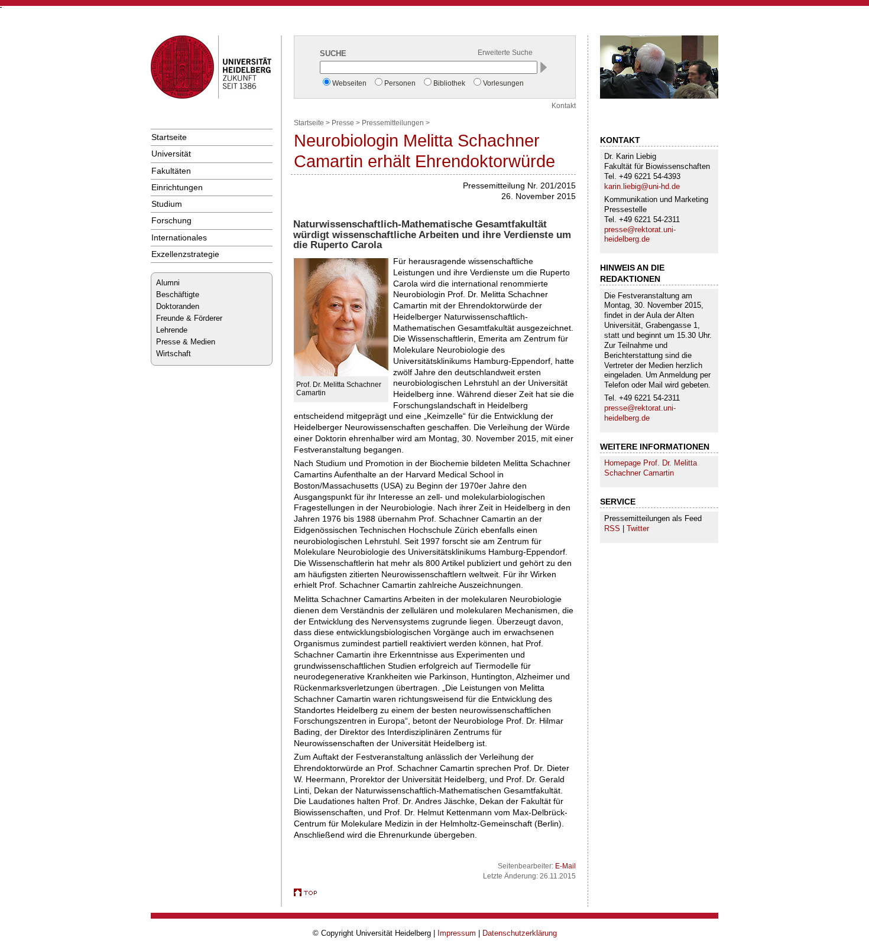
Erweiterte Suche (505, 52)
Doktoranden (177, 306)
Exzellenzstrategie (185, 254)
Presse (343, 122)
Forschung (171, 220)
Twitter (638, 528)
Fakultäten (171, 170)
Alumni (168, 282)
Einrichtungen (177, 187)
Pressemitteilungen (393, 122)
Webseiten (349, 83)
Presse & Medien (185, 341)
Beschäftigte (177, 294)
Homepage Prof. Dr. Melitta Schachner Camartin (650, 467)
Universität (171, 153)
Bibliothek (449, 83)
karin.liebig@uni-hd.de (642, 186)
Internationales (179, 237)
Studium (166, 204)
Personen (400, 83)
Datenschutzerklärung (519, 933)
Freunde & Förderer (189, 318)
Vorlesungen (503, 83)
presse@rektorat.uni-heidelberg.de (640, 234)
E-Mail (565, 866)
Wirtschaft (173, 353)
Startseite (169, 137)
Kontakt (564, 105)
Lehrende (171, 330)
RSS (612, 528)
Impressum (456, 933)
